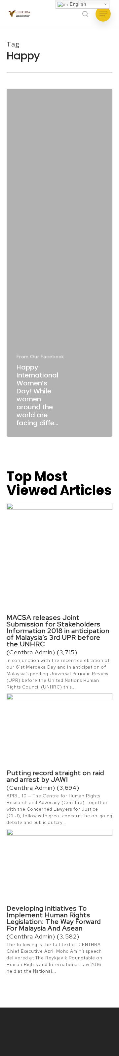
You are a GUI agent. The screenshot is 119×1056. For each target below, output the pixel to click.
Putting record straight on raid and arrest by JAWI (55, 776)
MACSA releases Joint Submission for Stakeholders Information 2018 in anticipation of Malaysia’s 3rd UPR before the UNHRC (58, 630)
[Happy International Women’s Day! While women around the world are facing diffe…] (59, 263)
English (77, 4)
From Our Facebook (40, 357)
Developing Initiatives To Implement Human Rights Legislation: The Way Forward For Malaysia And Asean (54, 918)
